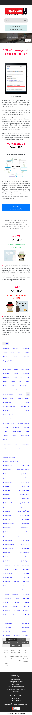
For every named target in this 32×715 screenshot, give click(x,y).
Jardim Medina (7, 515)
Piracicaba (19, 394)
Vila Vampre (17, 635)
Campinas (26, 361)
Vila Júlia (5, 606)
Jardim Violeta (6, 561)
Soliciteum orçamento (16, 207)
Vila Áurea (26, 573)
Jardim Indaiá (25, 498)
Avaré (19, 352)
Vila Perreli (26, 615)
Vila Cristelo (26, 586)
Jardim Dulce (6, 486)
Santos (27, 410)
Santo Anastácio (25, 406)
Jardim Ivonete (25, 507)
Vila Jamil (16, 602)
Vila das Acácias (7, 590)
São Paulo (5, 343)
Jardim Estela (6, 490)
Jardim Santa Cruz (7, 536)
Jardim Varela (25, 557)
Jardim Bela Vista (7, 478)
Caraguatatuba (7, 365)
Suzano (5, 431)
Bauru (15, 357)
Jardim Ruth (26, 532)
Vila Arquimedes (7, 573)
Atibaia (12, 352)
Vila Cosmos (6, 586)
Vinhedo (5, 439)
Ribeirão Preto (7, 402)
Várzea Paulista (25, 435)
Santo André (6, 410)
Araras (5, 352)
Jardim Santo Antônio (8, 544)
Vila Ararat (15, 569)
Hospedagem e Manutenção (16, 689)
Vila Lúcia (15, 606)
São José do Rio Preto (8, 423)
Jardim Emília (25, 486)
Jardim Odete (25, 519)
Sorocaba (26, 427)
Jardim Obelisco (7, 519)
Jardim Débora (25, 482)
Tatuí (27, 431)
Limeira (13, 381)
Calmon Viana (25, 445)
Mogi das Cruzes (24, 386)
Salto (27, 402)
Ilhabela (16, 373)
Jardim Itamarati (25, 503)
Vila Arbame (25, 569)
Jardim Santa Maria (24, 540)
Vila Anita (5, 569)
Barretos (26, 352)
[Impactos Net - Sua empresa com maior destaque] (16, 12)
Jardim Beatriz (25, 474)
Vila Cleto (16, 581)
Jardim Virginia (25, 561)
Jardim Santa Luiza (8, 540)
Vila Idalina (26, 598)
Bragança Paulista (7, 361)
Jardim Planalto (7, 532)
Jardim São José (25, 544)
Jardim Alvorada (7, 465)
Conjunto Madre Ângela (9, 457)
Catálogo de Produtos (16, 682)
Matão (13, 386)
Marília (5, 386)
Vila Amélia (16, 565)
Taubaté (5, 435)
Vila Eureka (6, 594)
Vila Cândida (6, 581)
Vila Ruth (26, 619)
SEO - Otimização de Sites (16, 687)
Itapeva (15, 377)
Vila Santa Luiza (25, 623)
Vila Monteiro (6, 610)
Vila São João (25, 627)
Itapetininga (6, 377)
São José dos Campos (23, 423)
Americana (6, 348)
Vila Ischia (5, 602)
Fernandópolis (7, 369)
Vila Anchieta (25, 565)
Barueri (5, 357)
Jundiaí (5, 381)
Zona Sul (16, 642)
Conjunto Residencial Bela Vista (11, 461)
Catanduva (17, 365)
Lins (20, 381)
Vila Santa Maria (7, 627)
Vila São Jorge (6, 631)
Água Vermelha (7, 445)
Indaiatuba (26, 373)
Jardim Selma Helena (23, 548)
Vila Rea (5, 619)
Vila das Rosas (25, 590)
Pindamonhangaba (8, 394)
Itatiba (21, 377)
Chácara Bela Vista (24, 449)
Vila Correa (26, 581)
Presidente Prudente (23, 398)
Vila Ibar (17, 598)
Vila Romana (16, 619)
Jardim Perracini (7, 527)
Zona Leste (25, 642)
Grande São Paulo (16, 645)
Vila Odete (26, 610)
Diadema (26, 365)
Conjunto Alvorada (24, 453)
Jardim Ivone (6, 507)
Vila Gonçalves (7, 598)
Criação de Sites (16, 679)
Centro (5, 449)
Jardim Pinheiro (25, 527)
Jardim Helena (6, 498)
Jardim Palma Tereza (8, 523)
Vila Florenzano (16, 594)
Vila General (26, 594)
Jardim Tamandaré (24, 552)
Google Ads (16, 684)
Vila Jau (27, 602)
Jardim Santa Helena (23, 536)
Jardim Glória (6, 494)
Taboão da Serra (16, 431)
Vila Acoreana (6, 565)
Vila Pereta (6, 615)
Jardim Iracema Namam (9, 503)
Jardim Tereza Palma (8, 557)
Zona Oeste (7, 642)
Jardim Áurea (6, 474)
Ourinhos (16, 390)
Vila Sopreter (25, 631)
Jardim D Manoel (7, 482)
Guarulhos (6, 373)
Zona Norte (21, 639)
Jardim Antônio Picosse (23, 469)
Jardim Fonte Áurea (24, 490)
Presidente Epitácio (8, 398)
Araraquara (26, 348)
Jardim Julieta (6, 511)
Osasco (5, 390)
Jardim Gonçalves (24, 494)
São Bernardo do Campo (9, 415)
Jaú (28, 377)
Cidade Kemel (6, 453)
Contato (16, 692)
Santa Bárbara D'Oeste (9, 406)
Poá (28, 394)
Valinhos (14, 435)
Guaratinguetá (25, 369)
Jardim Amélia (25, 465)
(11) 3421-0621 (16, 30)
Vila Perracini (16, 615)
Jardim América (7, 469)
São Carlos (26, 419)
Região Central (11, 639)
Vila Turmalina (6, 635)
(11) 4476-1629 (16, 27)
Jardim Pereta (25, 523)
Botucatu (26, 357)
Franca (16, 369)
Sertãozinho (16, 427)
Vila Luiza (26, 606)
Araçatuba (15, 348)
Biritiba (16, 445)
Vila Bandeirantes (7, 577)
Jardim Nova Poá (24, 515)
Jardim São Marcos (8, 548)
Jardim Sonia (6, 552)
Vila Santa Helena (7, 623)
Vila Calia (26, 577)
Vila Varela (25, 635)
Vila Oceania (17, 610)
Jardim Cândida (25, 478)
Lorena (27, 381)
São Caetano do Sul (8, 419)
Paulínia (27, 390)
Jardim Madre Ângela (23, 511)
